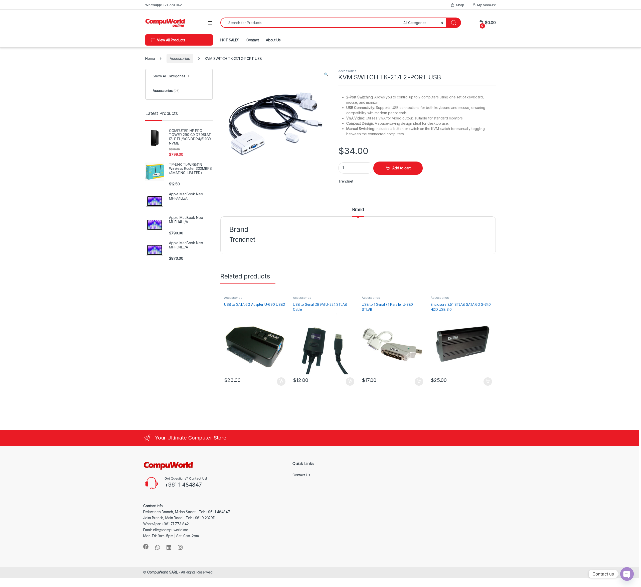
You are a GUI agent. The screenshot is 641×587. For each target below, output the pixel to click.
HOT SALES (229, 40)
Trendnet (345, 181)
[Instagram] (180, 547)
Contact (252, 40)
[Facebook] (146, 546)
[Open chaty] (627, 574)
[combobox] (310, 23)
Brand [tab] (358, 209)
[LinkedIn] (169, 547)
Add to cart (401, 168)
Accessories (180, 58)
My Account (486, 5)
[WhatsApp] (157, 547)
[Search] (453, 23)
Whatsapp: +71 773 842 (163, 5)
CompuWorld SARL (162, 572)
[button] (326, 74)
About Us (273, 40)
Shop (460, 5)
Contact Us (301, 475)
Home (150, 58)
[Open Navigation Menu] (210, 23)
